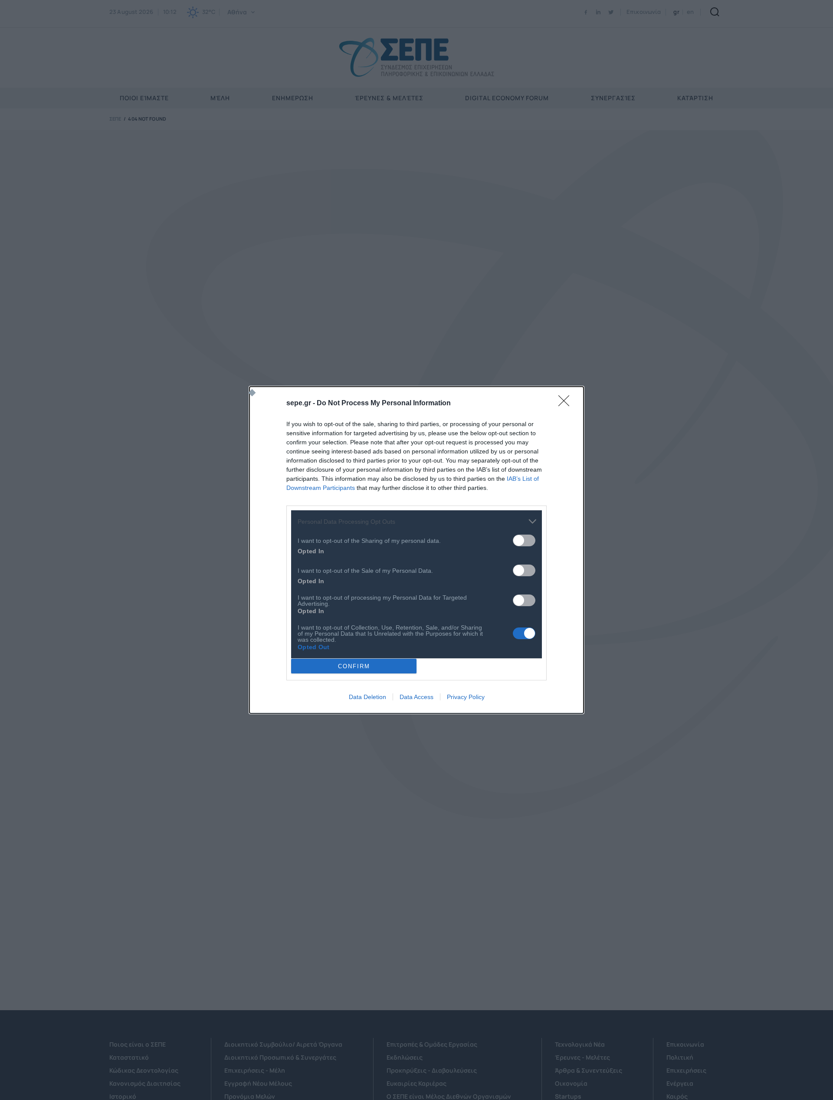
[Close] (566, 403)
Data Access (416, 696)
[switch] (524, 540)
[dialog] (416, 550)
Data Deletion (367, 696)
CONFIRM (354, 666)
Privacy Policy (466, 696)
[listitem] (416, 521)
